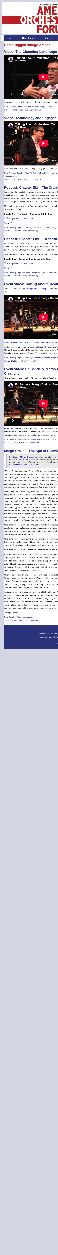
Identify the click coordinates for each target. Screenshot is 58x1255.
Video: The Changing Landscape (30, 52)
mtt (55, 273)
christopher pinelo (39, 228)
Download (17, 218)
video (15, 176)
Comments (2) (34, 443)
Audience (12, 107)
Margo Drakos (26, 457)
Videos (49, 38)
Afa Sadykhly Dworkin (38, 173)
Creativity (30, 107)
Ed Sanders (9, 428)
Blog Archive (29, 38)
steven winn (47, 439)
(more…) (8, 223)
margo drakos (37, 273)
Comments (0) (35, 110)
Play (9, 218)
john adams (26, 273)
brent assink (52, 173)
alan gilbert (43, 107)
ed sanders (53, 107)
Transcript (28, 218)
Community (21, 107)
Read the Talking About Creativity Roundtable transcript (28, 342)
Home (10, 38)
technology (8, 176)
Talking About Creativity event (39, 288)
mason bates (48, 273)
